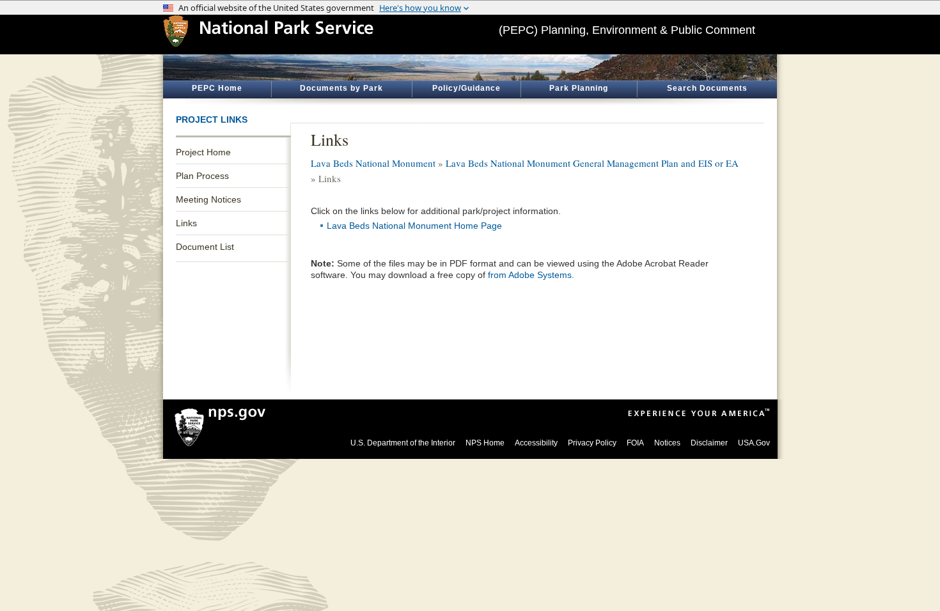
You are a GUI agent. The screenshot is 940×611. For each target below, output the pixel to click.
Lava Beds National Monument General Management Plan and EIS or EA (592, 163)
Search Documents (707, 88)
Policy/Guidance (466, 88)
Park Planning (578, 88)
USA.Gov (754, 442)
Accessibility (536, 442)
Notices (667, 442)
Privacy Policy (592, 442)
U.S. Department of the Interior (402, 442)
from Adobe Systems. (531, 275)
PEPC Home (217, 88)
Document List (205, 247)
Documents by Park (341, 88)
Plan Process (202, 176)
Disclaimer (709, 442)
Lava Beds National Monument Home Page (414, 225)
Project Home (203, 152)
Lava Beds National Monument (373, 163)
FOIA (635, 442)
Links (186, 223)
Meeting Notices (208, 199)
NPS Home (485, 442)
